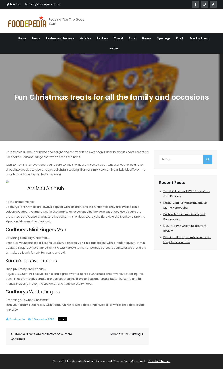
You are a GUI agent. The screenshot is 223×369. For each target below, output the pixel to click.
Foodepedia (17, 319)
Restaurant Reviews (60, 38)
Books (146, 38)
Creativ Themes (159, 361)
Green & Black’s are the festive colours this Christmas (42, 336)
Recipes (102, 38)
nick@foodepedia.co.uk (45, 4)
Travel (118, 38)
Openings (163, 38)
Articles (85, 38)
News (36, 38)
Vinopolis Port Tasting (125, 334)
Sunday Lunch (199, 38)
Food (132, 38)
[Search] (207, 159)
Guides (114, 48)
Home (22, 38)
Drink (180, 38)
